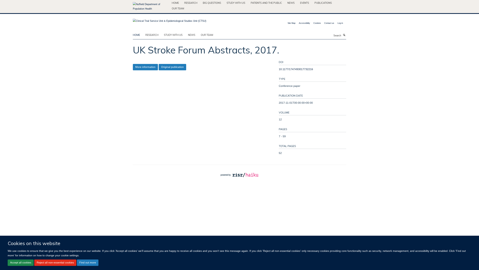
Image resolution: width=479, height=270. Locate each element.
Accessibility (304, 23)
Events (304, 2)
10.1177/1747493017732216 (296, 69)
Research (190, 2)
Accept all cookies (20, 262)
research (151, 34)
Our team (178, 8)
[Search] (344, 35)
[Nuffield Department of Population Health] (151, 6)
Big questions (212, 2)
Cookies (317, 23)
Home (175, 2)
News (291, 2)
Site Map (291, 23)
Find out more (87, 262)
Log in (340, 23)
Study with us (236, 2)
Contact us (329, 23)
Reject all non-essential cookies (55, 262)
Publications (323, 2)
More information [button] (145, 66)
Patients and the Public (266, 2)
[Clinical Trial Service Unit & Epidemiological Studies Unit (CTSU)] (169, 19)
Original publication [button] (172, 66)
